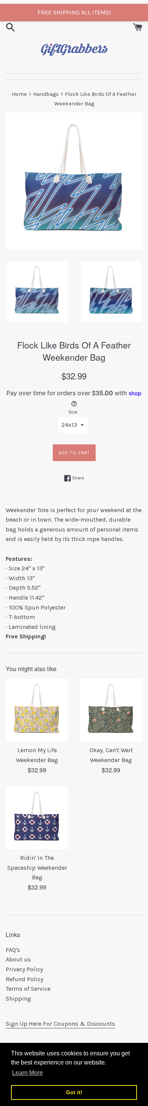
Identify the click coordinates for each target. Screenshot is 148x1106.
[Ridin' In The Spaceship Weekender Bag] (37, 817)
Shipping (18, 998)
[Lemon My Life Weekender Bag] (37, 710)
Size (72, 412)
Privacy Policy (24, 969)
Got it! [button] (74, 1092)
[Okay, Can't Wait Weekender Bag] (111, 710)
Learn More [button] (27, 1072)
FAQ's (13, 949)
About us (18, 959)
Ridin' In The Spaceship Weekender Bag (37, 867)
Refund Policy (24, 979)
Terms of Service (28, 988)
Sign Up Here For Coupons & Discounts (60, 1023)
